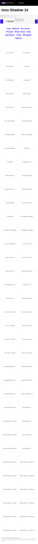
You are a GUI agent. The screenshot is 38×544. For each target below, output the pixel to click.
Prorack (9, 31)
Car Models (21, 3)
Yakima (18, 38)
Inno (9, 28)
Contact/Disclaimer (11, 537)
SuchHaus (18, 537)
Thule (18, 34)
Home (6, 537)
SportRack (9, 34)
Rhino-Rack (20, 31)
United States (9, 3)
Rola (29, 31)
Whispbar (27, 34)
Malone (15, 28)
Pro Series (25, 28)
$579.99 (10, 21)
